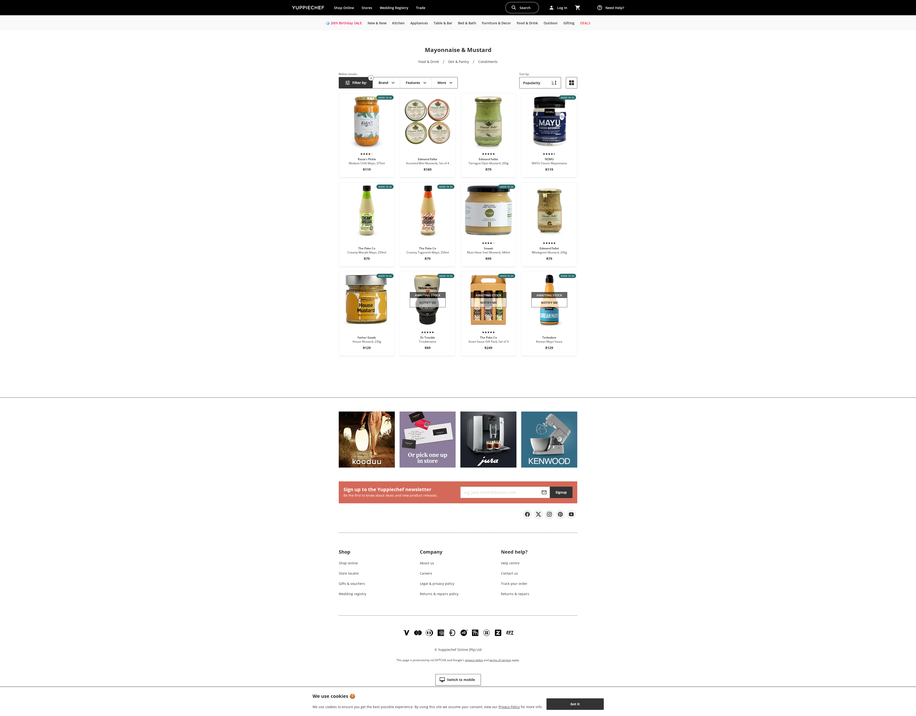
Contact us (509, 573)
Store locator (349, 573)
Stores (367, 7)
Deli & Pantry (458, 61)
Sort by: (524, 74)
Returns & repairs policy (439, 594)
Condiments (488, 61)
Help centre (510, 563)
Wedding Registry (394, 7)
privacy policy (474, 660)
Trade (422, 8)
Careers (426, 573)
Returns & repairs (515, 594)
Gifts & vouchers (352, 583)
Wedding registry (352, 594)
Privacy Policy (509, 707)
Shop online (348, 563)
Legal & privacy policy (437, 583)
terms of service (500, 660)
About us (427, 563)
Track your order (514, 583)
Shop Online (344, 7)
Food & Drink (428, 61)
